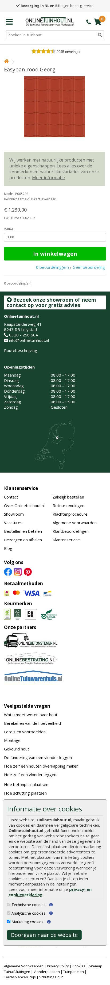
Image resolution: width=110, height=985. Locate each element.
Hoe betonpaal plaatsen (26, 784)
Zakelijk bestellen (68, 497)
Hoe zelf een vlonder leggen (30, 774)
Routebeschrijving (20, 350)
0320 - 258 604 (23, 335)
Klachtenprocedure (70, 514)
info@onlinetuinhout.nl (29, 340)
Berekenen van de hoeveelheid (32, 723)
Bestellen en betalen (23, 531)
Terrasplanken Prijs (20, 977)
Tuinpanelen (73, 971)
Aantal (9, 228)
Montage (12, 740)
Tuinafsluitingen (17, 971)
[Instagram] (18, 571)
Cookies (78, 966)
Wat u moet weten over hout (30, 714)
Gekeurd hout (16, 749)
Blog (8, 548)
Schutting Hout (51, 977)
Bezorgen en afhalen (23, 539)
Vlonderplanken (47, 971)
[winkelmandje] (97, 21)
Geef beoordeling (89, 267)
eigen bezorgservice (57, 5)
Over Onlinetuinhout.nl (24, 505)
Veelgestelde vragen (27, 706)
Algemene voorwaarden (75, 522)
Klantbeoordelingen (71, 531)
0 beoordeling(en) (52, 267)
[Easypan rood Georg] (54, 106)
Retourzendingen (68, 505)
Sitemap (95, 966)
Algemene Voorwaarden (24, 966)
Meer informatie (48, 178)
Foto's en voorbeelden (25, 731)
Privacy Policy (58, 966)
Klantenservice (21, 488)
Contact (11, 497)
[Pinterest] (28, 571)
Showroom (14, 514)
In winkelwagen (55, 253)
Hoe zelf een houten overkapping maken (41, 766)
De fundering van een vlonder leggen (38, 757)
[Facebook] (8, 571)
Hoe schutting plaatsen (25, 793)
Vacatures (13, 522)
